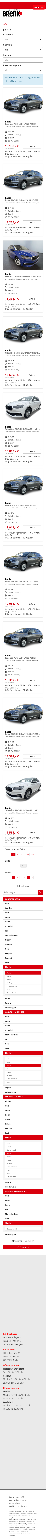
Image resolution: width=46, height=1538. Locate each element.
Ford (7, 1209)
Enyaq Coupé (11, 1150)
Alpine (8, 1101)
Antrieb (7, 55)
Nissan (8, 940)
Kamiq (9, 976)
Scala (8, 990)
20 (17, 854)
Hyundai (9, 926)
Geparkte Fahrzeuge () (24, 1241)
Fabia (9, 973)
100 (27, 854)
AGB (22, 1497)
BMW (7, 1200)
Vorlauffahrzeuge (14, 1012)
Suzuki (8, 998)
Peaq (8, 1170)
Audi (7, 903)
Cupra (7, 917)
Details (32, 146)
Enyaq (9, 1147)
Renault (8, 958)
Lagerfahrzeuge (13, 899)
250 (32, 854)
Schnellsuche (23, 886)
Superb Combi (11, 993)
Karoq (9, 979)
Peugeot (8, 953)
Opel (7, 949)
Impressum (14, 1497)
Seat (7, 962)
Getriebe (7, 44)
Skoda (8, 967)
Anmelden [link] (24, 1247)
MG (6, 1039)
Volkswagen (10, 1007)
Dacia (7, 921)
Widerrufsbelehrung (18, 1500)
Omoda (8, 944)
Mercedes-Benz (11, 935)
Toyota (8, 1003)
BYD (7, 912)
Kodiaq (9, 983)
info (5, 24)
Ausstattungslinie (12, 65)
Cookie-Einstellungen (18, 1506)
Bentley (8, 908)
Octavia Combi (12, 986)
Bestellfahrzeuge (14, 1096)
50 (22, 854)
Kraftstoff (8, 34)
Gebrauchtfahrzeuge (16, 1191)
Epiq (8, 1062)
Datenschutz (14, 1503)
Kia (6, 931)
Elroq (8, 1059)
